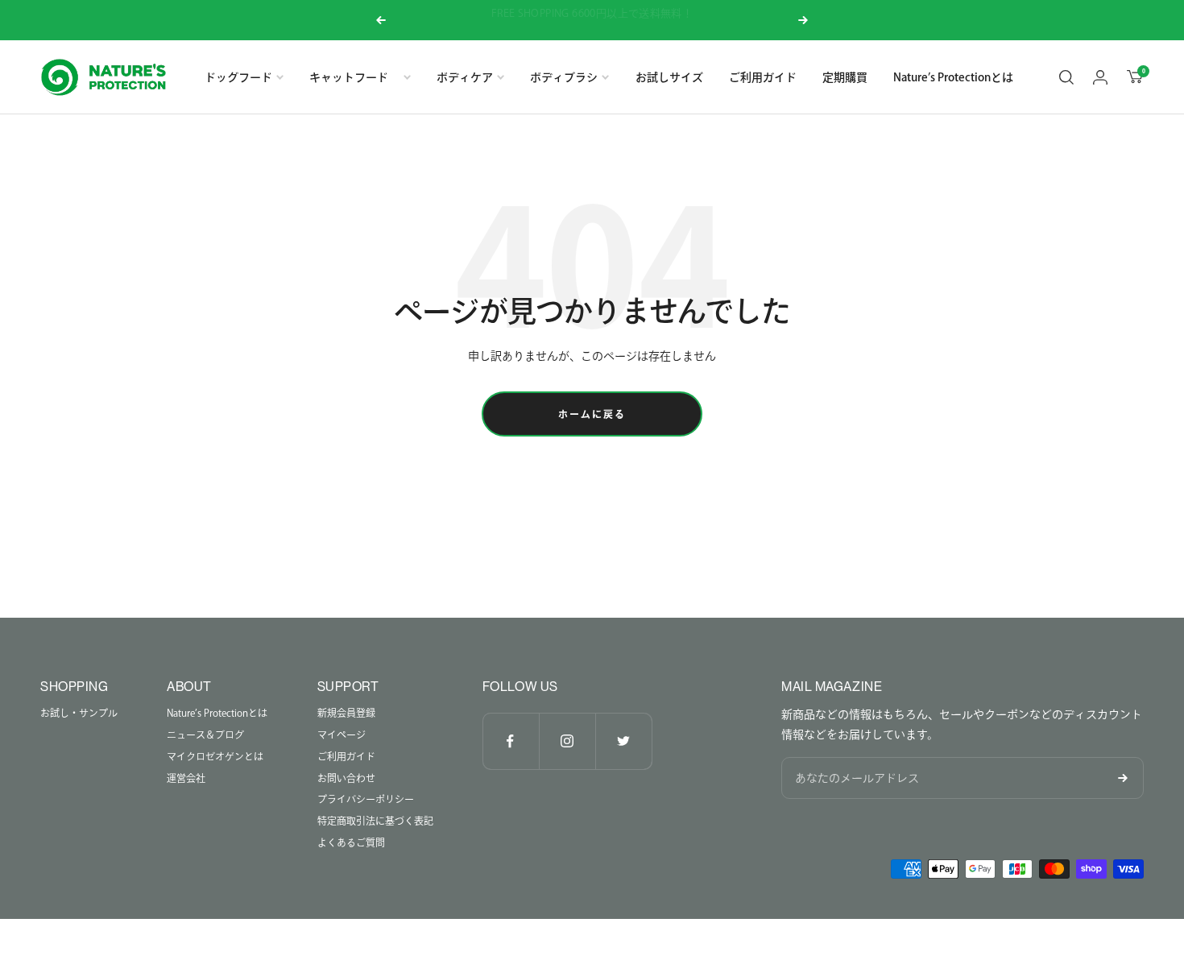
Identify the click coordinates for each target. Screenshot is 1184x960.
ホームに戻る (592, 414)
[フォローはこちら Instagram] (567, 741)
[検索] (1066, 77)
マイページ (341, 734)
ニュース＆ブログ (205, 734)
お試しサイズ (669, 77)
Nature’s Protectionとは (953, 77)
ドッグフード (238, 77)
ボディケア (465, 77)
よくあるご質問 (351, 842)
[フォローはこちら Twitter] (623, 741)
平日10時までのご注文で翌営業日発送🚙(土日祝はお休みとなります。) (593, 19)
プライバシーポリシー (365, 799)
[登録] (1123, 778)
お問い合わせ (346, 778)
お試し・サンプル (79, 713)
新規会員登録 (346, 713)
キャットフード (354, 77)
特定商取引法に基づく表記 (375, 821)
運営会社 (186, 778)
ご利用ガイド (763, 77)
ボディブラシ (564, 77)
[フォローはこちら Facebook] (510, 741)
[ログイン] (1100, 77)
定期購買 (844, 77)
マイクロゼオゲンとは (215, 756)
